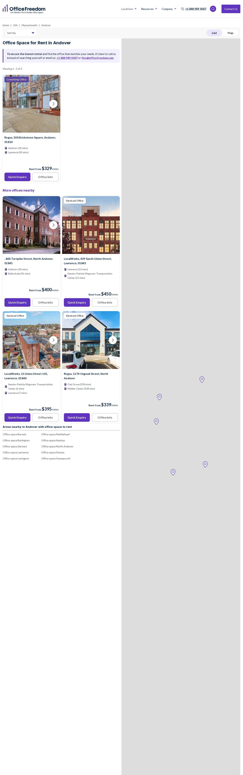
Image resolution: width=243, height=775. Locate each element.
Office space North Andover (57, 446)
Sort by (11, 32)
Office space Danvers (15, 446)
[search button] (45, 9)
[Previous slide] (10, 104)
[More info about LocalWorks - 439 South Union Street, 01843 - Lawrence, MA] (91, 251)
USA (15, 25)
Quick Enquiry (17, 177)
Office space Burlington (16, 440)
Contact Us (230, 8)
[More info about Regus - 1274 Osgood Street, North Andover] (91, 366)
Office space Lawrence (16, 452)
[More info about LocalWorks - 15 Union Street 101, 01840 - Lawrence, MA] (31, 366)
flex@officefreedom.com (97, 57)
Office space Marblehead (55, 434)
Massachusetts (29, 25)
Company (167, 8)
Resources (147, 8)
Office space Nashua (53, 440)
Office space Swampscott (55, 458)
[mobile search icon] (213, 9)
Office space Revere (52, 452)
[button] (202, 379)
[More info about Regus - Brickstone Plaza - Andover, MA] (31, 130)
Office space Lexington (16, 458)
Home (6, 25)
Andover (46, 25)
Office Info (45, 177)
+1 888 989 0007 (196, 8)
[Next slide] (53, 104)
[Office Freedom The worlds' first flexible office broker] (24, 9)
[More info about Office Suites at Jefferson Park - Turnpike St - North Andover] (31, 251)
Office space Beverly (14, 434)
